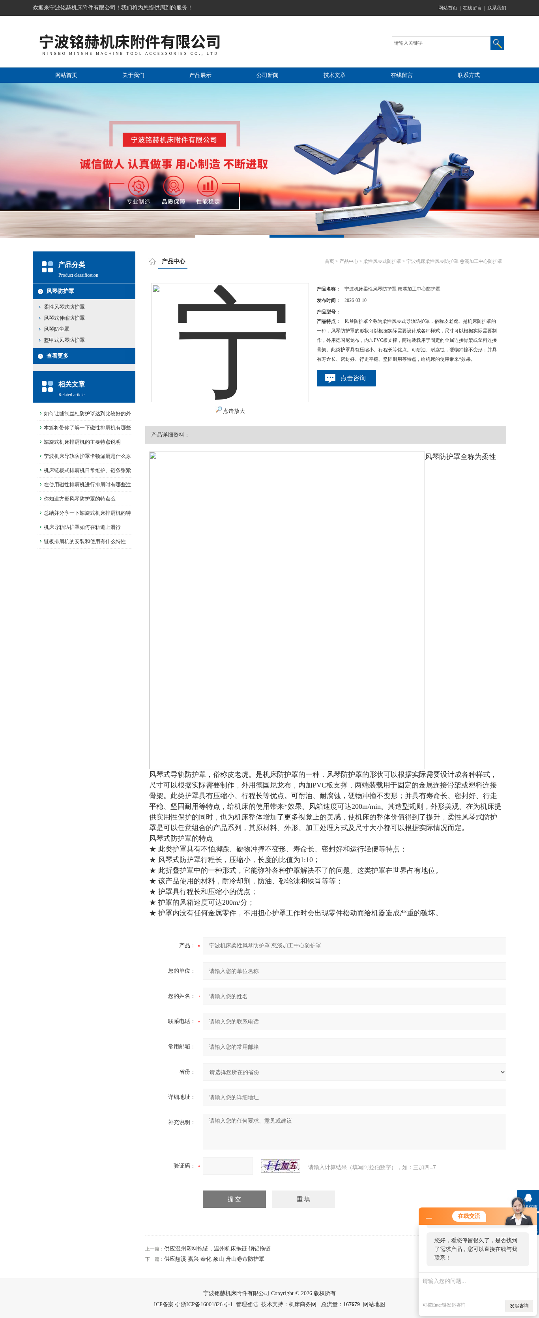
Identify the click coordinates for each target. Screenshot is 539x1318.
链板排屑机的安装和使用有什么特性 (85, 541)
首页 (329, 261)
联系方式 (469, 75)
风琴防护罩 (60, 291)
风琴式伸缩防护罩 (64, 318)
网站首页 (447, 8)
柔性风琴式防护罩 (64, 307)
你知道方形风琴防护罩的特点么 (80, 499)
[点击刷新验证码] (280, 1166)
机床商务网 (302, 1304)
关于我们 (133, 75)
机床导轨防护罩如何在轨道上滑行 (82, 527)
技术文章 (335, 75)
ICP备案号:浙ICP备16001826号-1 (193, 1304)
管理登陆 (247, 1304)
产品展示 (200, 75)
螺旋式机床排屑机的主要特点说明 (82, 442)
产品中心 (348, 261)
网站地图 (374, 1304)
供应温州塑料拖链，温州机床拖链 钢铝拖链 (217, 1249)
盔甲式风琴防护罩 (64, 340)
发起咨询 (519, 1306)
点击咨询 (353, 378)
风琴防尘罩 (56, 329)
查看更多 (58, 356)
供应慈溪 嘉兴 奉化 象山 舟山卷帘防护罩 (214, 1259)
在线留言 (472, 8)
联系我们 (496, 8)
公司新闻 (267, 75)
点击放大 (234, 411)
